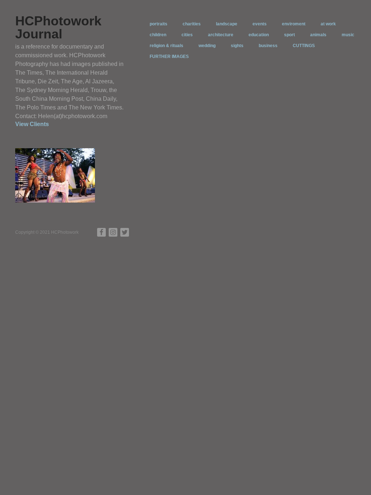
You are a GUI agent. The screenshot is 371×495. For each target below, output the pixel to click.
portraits (158, 24)
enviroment (293, 24)
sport (289, 35)
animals (318, 35)
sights (237, 45)
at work (328, 24)
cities (187, 35)
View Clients (32, 124)
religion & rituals (166, 45)
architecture (220, 35)
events (260, 24)
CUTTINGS (304, 45)
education (259, 35)
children (158, 35)
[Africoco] (55, 175)
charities (192, 24)
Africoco (81, 195)
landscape (226, 24)
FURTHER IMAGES (169, 56)
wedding (207, 45)
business (268, 45)
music (348, 35)
